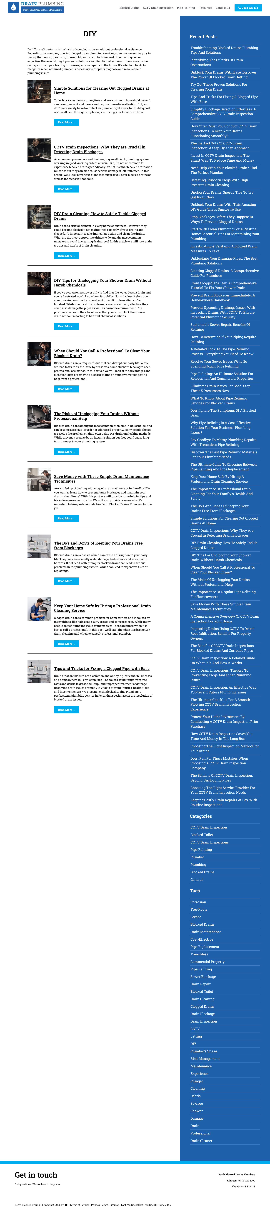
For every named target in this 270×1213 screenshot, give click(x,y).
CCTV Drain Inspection (158, 8)
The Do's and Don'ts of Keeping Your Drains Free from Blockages (98, 545)
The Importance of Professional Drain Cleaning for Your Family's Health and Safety (221, 494)
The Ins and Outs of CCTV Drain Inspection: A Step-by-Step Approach (220, 145)
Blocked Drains (129, 8)
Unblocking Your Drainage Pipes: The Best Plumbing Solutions (224, 260)
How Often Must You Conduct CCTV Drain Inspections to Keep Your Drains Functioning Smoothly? (223, 131)
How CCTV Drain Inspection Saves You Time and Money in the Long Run (221, 736)
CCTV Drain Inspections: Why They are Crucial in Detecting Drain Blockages (99, 149)
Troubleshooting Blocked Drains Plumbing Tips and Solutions (224, 50)
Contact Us (223, 8)
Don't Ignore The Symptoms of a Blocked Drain (223, 412)
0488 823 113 (249, 8)
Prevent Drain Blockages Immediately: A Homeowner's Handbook (222, 297)
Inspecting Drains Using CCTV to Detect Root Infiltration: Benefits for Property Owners (222, 633)
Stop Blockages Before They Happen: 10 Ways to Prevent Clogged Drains (221, 219)
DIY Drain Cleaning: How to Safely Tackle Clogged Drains (100, 216)
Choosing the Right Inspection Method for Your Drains (224, 748)
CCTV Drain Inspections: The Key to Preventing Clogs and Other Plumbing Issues (220, 675)
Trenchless (199, 954)
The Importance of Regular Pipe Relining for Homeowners (223, 594)
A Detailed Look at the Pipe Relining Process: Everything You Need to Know (222, 351)
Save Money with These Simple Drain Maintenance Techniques (101, 479)
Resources (205, 8)
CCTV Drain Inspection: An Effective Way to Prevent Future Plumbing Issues (223, 689)
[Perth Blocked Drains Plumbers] (36, 12)
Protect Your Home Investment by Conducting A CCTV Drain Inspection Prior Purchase (224, 721)
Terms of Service (79, 1204)
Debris (195, 1096)
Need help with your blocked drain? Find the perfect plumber (223, 170)
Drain (194, 1125)
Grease (195, 917)
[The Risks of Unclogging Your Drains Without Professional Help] (39, 427)
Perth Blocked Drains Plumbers (33, 1204)
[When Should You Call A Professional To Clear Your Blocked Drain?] (39, 365)
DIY (193, 1043)
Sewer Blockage (203, 976)
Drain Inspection (203, 1021)
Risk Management (205, 1058)
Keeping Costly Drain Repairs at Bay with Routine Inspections (223, 802)
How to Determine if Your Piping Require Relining (223, 339)
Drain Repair (200, 984)
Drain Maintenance (205, 931)
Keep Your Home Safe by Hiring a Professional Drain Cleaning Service (102, 608)
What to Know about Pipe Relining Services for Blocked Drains (218, 400)
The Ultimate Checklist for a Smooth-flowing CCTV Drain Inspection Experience (221, 704)
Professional (200, 1133)
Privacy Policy (99, 1204)
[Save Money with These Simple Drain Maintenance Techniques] (39, 490)
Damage (196, 1118)
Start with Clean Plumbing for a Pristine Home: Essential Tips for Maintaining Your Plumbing (224, 234)
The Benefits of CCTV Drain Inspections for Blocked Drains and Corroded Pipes (222, 648)
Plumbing (198, 864)
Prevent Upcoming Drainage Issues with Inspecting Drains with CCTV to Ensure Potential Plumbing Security (222, 312)
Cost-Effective (201, 939)
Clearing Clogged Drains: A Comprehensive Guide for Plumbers (224, 273)
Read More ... (66, 122)
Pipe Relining (186, 8)
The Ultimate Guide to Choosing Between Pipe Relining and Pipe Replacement (223, 466)
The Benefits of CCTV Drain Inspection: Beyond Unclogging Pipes (221, 777)
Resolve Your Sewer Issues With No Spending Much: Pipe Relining (218, 363)
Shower (196, 1111)
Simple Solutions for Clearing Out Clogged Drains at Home (101, 90)
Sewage (196, 1103)
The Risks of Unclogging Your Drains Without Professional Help (96, 416)
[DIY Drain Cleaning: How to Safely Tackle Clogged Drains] (39, 227)
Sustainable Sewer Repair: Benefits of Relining (220, 327)
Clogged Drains (202, 1006)
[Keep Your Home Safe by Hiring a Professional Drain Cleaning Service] (39, 619)
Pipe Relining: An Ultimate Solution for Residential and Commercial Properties (222, 376)
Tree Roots (198, 909)
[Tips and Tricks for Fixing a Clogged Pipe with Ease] (39, 682)
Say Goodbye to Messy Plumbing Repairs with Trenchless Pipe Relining (223, 442)
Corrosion (198, 902)
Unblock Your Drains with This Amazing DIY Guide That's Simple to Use (223, 207)
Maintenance (201, 1066)
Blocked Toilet (201, 834)
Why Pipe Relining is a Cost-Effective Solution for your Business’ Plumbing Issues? (220, 427)
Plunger (196, 1081)
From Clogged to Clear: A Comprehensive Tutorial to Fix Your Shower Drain (223, 285)
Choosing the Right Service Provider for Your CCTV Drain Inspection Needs (222, 790)
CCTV (195, 1028)
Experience (199, 1073)
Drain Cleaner (201, 1140)
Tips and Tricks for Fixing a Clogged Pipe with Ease (102, 668)
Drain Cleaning (202, 999)
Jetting (196, 1036)
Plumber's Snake (203, 1051)
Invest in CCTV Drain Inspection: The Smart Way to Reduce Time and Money (222, 158)
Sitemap (114, 1204)
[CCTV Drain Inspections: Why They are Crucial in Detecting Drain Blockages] (39, 161)
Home (161, 1204)
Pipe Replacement (204, 946)
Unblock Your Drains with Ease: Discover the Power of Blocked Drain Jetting (223, 74)
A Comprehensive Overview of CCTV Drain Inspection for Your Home (224, 618)
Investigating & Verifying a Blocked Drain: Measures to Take (224, 248)
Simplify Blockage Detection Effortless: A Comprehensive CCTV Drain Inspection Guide (223, 114)
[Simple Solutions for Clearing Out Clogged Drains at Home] (39, 102)
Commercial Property (207, 961)
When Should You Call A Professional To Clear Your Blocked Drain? (102, 353)
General (196, 879)
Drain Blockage (202, 1013)
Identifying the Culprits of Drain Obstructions (216, 62)
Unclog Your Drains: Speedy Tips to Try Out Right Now (222, 194)
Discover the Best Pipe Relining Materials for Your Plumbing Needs (223, 454)
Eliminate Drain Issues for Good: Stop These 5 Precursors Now (220, 388)
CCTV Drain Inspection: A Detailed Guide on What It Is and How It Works (222, 660)
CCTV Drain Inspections (209, 842)
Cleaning (197, 1088)
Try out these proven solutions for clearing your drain (218, 86)
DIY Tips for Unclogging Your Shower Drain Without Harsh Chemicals (102, 283)
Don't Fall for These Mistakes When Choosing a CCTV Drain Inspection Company (219, 763)
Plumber (197, 857)
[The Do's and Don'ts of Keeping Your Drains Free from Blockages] (39, 557)
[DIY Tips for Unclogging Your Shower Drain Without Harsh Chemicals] (39, 294)
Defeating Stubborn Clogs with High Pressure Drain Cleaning (219, 182)
